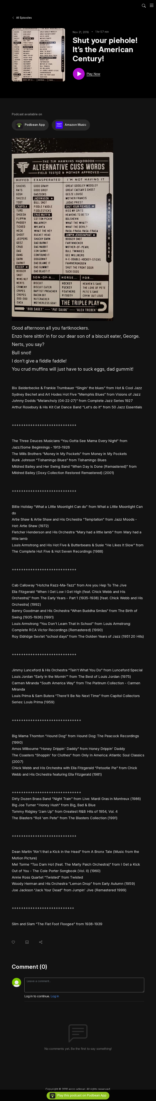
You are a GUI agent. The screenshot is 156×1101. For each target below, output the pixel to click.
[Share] (41, 942)
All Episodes (23, 17)
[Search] (143, 5)
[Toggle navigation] (151, 5)
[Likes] (14, 942)
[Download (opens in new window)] (27, 942)
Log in (55, 996)
